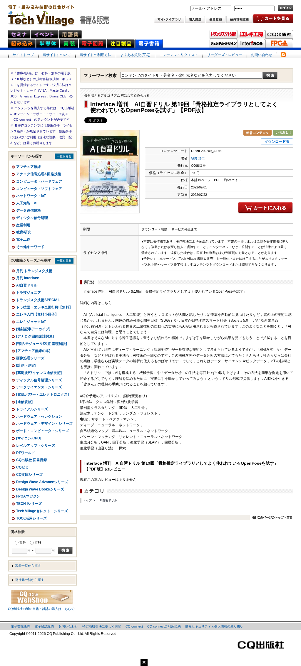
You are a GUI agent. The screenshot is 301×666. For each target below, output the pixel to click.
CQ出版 (279, 34)
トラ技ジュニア (28, 293)
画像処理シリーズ (30, 358)
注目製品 (121, 43)
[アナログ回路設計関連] (35, 336)
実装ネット (69, 43)
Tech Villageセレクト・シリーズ (42, 511)
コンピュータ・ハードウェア (39, 181)
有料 (38, 542)
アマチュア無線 (28, 167)
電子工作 (23, 239)
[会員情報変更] (239, 20)
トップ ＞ (89, 500)
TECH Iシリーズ (29, 504)
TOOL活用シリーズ (31, 518)
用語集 (70, 34)
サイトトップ (23, 55)
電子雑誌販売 (44, 626)
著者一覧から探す (28, 565)
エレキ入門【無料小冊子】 (37, 314)
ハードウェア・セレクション (39, 416)
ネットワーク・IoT (31, 196)
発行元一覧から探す (29, 579)
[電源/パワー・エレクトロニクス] (42, 394)
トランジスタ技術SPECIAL (38, 300)
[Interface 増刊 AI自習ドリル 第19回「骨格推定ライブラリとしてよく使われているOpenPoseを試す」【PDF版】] (110, 210)
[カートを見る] (273, 20)
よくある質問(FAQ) (135, 55)
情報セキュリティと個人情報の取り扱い (214, 626)
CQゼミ (22, 467)
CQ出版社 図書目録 (31, 460)
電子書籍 (149, 43)
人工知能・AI (26, 203)
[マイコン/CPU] (28, 438)
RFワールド (25, 453)
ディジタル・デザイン (223, 43)
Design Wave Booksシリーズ (40, 489)
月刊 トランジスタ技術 (34, 271)
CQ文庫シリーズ (29, 475)
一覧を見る (64, 156)
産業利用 (23, 225)
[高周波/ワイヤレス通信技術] (39, 373)
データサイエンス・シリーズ (39, 387)
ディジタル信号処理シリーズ (39, 380)
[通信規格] (24, 402)
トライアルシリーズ (32, 409)
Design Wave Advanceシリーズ (42, 482)
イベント (44, 34)
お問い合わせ (261, 55)
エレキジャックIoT (31, 322)
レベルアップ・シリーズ (35, 446)
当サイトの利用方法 (95, 55)
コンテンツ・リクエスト (178, 55)
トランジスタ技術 (223, 34)
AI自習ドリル (108, 500)
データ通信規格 (28, 210)
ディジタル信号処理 (32, 218)
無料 (22, 542)
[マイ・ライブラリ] (169, 20)
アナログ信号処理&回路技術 (38, 174)
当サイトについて (57, 55)
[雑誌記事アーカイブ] (33, 329)
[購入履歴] (195, 20)
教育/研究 (23, 232)
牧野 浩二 (198, 158)
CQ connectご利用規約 (164, 626)
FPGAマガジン (279, 43)
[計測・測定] (26, 365)
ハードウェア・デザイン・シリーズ (44, 423)
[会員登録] (215, 20)
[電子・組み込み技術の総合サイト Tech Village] (58, 13)
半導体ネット (47, 43)
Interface (251, 43)
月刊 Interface (27, 278)
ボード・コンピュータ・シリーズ (42, 431)
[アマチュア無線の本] (33, 351)
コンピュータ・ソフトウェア (39, 189)
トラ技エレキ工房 (251, 34)
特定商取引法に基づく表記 (101, 626)
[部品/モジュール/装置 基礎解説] (41, 344)
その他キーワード (30, 247)
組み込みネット (22, 43)
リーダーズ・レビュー (224, 55)
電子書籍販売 (20, 626)
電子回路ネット (92, 43)
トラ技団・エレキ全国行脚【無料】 (44, 307)
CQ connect (134, 626)
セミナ (19, 34)
